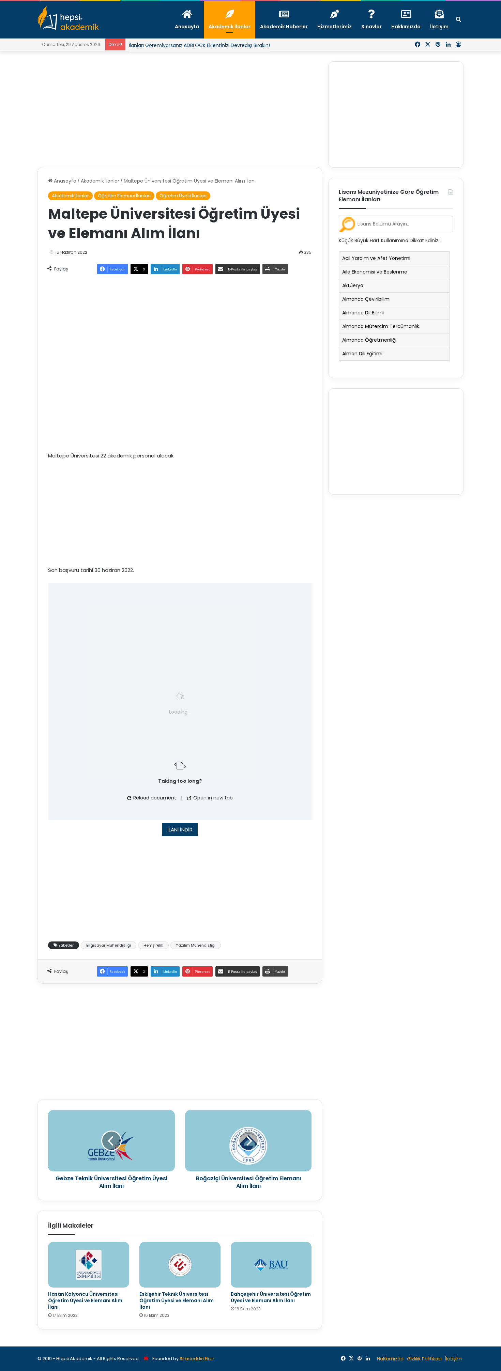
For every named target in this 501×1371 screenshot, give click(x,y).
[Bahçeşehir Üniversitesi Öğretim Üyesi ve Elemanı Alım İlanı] (271, 1275)
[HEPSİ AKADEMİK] (68, 18)
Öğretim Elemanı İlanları (124, 195)
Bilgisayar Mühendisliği (108, 956)
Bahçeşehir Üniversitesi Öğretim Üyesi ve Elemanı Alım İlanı (271, 1308)
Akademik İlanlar (100, 180)
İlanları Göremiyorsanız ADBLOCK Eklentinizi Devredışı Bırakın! (199, 45)
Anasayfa (64, 180)
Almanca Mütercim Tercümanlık (380, 326)
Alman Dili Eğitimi (362, 353)
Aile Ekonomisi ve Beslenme (374, 271)
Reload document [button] (154, 808)
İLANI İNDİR (180, 840)
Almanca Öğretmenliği (369, 340)
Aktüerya (352, 285)
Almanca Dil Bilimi (363, 312)
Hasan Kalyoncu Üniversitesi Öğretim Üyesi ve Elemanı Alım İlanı (85, 1311)
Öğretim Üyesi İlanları (183, 195)
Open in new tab (212, 808)
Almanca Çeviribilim (366, 299)
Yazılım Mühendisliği (195, 956)
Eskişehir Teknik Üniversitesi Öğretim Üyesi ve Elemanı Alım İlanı (176, 1311)
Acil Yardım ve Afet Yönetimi (376, 258)
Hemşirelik (153, 956)
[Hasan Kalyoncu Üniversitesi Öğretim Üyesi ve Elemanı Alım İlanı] (88, 1275)
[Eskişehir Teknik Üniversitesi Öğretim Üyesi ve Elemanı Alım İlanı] (180, 1275)
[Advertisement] (179, 109)
